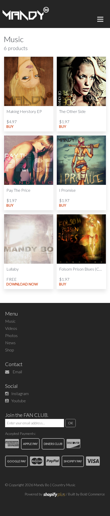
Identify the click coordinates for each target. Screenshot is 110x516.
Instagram (20, 393)
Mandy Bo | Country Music (54, 485)
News (10, 342)
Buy (10, 126)
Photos (11, 335)
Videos (11, 328)
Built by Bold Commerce (86, 494)
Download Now (22, 284)
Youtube (18, 400)
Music (10, 321)
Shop (9, 349)
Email (17, 371)
